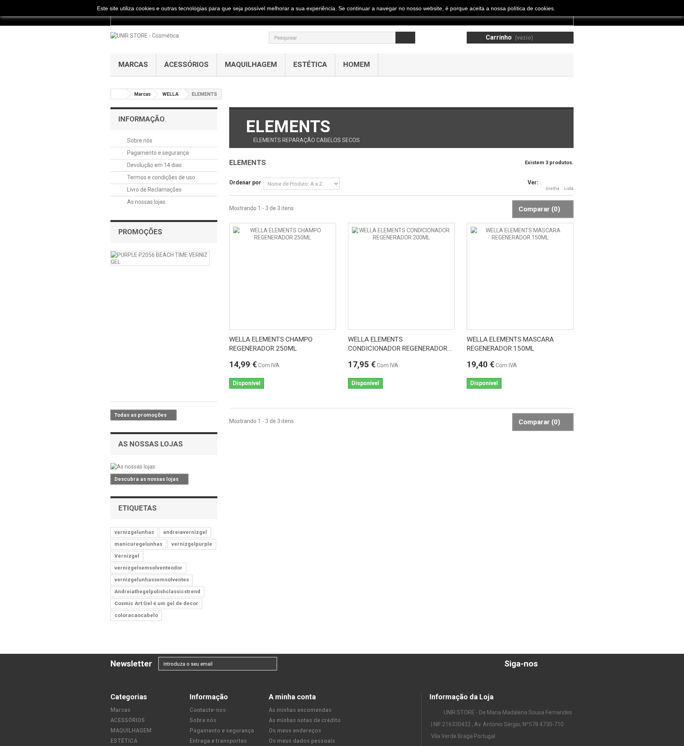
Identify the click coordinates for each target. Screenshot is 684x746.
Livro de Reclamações (154, 189)
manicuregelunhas (138, 544)
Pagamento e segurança (157, 153)
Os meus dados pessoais (302, 741)
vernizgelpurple (191, 544)
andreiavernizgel (185, 532)
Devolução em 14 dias (154, 165)
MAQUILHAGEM (251, 64)
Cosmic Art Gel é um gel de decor (156, 603)
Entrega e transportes (218, 741)
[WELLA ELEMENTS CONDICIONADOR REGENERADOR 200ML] (401, 276)
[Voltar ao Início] (118, 94)
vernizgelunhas (134, 532)
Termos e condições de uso (160, 177)
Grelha (552, 188)
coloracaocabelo (136, 615)
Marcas (133, 64)
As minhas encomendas (300, 710)
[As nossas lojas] (163, 466)
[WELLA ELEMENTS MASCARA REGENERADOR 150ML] (520, 276)
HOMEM (356, 64)
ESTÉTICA (310, 64)
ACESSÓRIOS (186, 64)
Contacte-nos (208, 710)
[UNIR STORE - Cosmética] (144, 35)
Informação (141, 119)
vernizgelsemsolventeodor (148, 568)
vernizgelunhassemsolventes (151, 580)
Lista (569, 188)
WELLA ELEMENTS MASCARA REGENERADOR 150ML (510, 343)
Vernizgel (126, 556)
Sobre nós (139, 140)
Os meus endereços (295, 730)
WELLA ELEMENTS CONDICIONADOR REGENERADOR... (400, 343)
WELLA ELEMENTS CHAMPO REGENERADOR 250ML (271, 343)
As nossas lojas (145, 202)
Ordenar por (245, 182)
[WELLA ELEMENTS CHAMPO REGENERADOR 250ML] (282, 276)
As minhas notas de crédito (305, 720)
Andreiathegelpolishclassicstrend (157, 591)
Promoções (140, 232)
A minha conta (292, 697)
